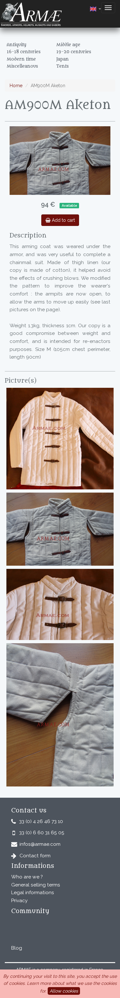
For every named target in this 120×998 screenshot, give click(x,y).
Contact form (35, 856)
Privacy (19, 900)
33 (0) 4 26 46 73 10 (41, 821)
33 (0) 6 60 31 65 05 (41, 833)
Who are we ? (27, 877)
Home (16, 85)
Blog (16, 948)
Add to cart (63, 220)
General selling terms (35, 885)
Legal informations (32, 892)
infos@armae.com (40, 844)
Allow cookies (64, 991)
